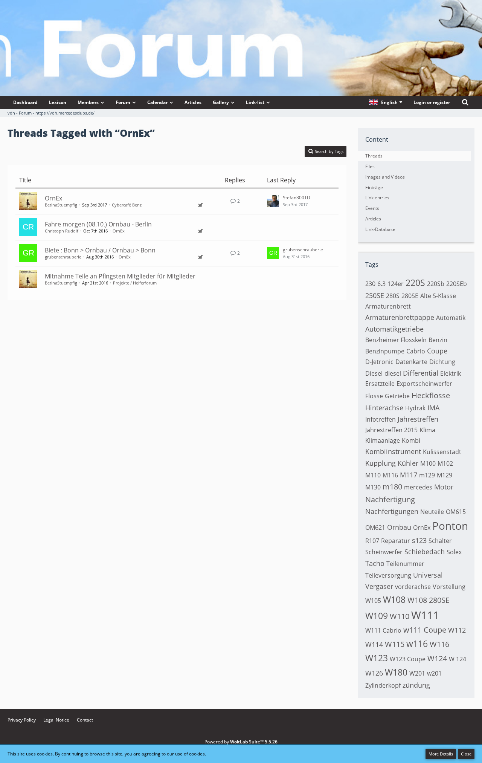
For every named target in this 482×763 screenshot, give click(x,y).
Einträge (374, 187)
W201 (417, 673)
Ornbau (399, 527)
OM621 (375, 527)
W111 (425, 615)
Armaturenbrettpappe (399, 317)
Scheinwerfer (384, 552)
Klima (427, 430)
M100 (428, 463)
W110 (399, 616)
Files (370, 166)
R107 (372, 541)
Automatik (450, 317)
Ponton (450, 525)
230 (370, 284)
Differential (420, 373)
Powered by (241, 742)
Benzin (438, 340)
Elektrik (450, 373)
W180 (396, 672)
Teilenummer (405, 564)
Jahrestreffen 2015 (391, 430)
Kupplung (380, 463)
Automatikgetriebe (394, 328)
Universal (428, 575)
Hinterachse (384, 407)
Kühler (408, 463)
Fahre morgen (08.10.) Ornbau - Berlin (98, 224)
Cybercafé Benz (127, 205)
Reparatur (395, 541)
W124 (437, 658)
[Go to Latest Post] (273, 201)
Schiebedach (424, 551)
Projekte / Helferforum (135, 283)
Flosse (374, 396)
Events (372, 208)
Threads (374, 156)
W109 (376, 616)
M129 (444, 475)
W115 (394, 644)
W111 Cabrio (383, 630)
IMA (433, 407)
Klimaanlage (382, 440)
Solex (454, 552)
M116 (390, 475)
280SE (409, 296)
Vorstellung (449, 587)
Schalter (440, 541)
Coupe (437, 350)
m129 (427, 475)
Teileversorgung (388, 575)
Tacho (374, 563)
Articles (373, 219)
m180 (392, 487)
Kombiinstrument (393, 451)
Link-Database (380, 229)
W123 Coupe (408, 659)
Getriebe (397, 396)
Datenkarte (411, 362)
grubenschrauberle (63, 257)
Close (466, 754)
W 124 (457, 659)
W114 (374, 644)
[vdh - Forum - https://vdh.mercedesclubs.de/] (241, 26)
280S (393, 296)
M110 (373, 475)
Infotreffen (380, 419)
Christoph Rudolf (61, 231)
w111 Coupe (424, 630)
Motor (443, 486)
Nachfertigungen (391, 511)
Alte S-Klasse (438, 296)
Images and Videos (385, 177)
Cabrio (415, 351)
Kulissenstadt (442, 452)
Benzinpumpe (384, 351)
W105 (373, 600)
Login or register (431, 102)
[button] (385, 102)
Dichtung (442, 362)
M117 (408, 474)
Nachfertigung (390, 499)
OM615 (456, 512)
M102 (445, 463)
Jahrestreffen (418, 419)
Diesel (374, 373)
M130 (373, 487)
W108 (394, 599)
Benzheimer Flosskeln (396, 340)
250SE (374, 295)
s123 (419, 540)
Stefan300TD (296, 197)
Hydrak (415, 408)
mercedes (418, 487)
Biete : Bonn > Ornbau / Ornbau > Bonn (100, 250)
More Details (441, 754)
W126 (374, 672)
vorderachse (413, 587)
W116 (439, 644)
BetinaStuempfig (61, 205)
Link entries (377, 197)
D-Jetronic (379, 362)
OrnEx (53, 198)
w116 (417, 644)
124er (395, 284)
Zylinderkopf (383, 685)
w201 (434, 673)
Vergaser (379, 586)
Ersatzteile (380, 383)
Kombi (411, 440)
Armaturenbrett (388, 306)
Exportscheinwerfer (424, 383)
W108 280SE (428, 600)
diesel (392, 373)
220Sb (435, 284)
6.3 (381, 284)
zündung (416, 685)
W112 (457, 630)
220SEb (456, 284)
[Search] (465, 102)
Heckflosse (431, 395)
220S (415, 283)
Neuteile (432, 512)
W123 (376, 658)
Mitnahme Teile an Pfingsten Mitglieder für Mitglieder (120, 276)
